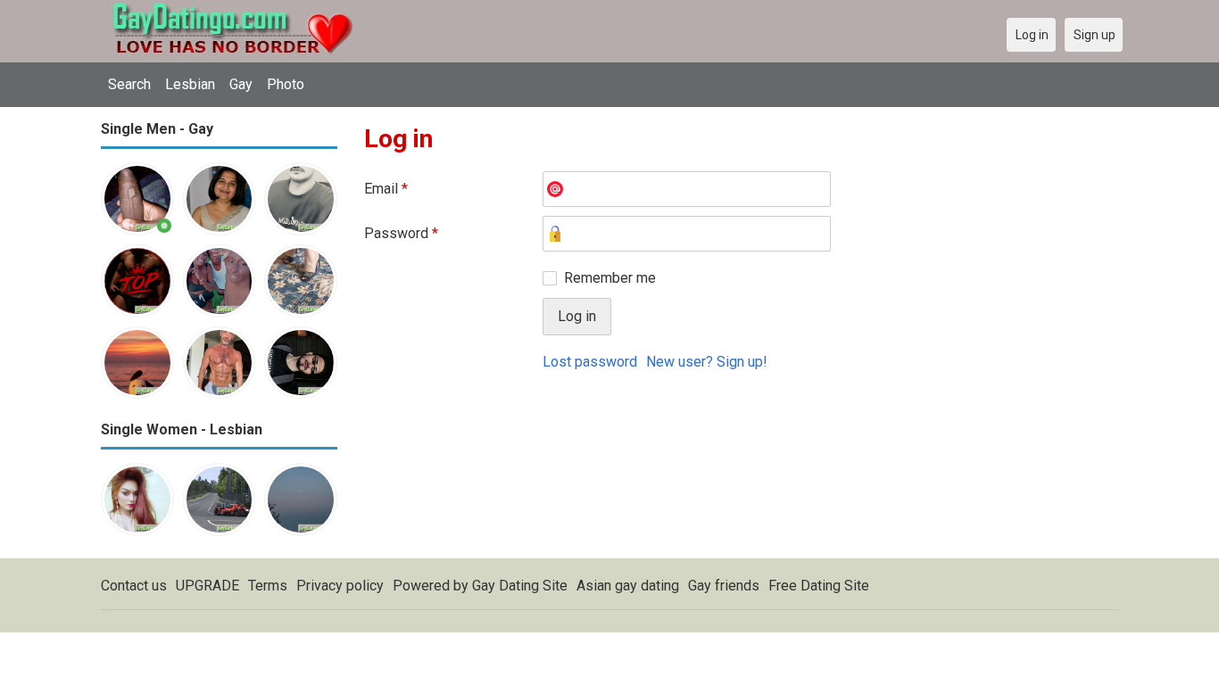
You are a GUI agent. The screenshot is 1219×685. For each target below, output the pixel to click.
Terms (267, 585)
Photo (285, 84)
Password (401, 233)
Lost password (590, 361)
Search (129, 84)
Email (386, 188)
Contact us (134, 585)
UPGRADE (207, 585)
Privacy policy (340, 585)
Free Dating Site (818, 585)
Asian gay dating (627, 585)
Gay (241, 84)
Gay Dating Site (520, 585)
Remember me (610, 277)
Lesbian (190, 84)
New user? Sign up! (706, 361)
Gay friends (723, 585)
